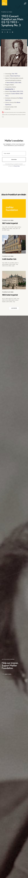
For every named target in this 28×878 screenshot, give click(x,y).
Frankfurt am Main (6, 12)
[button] (2, 32)
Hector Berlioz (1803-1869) (14, 82)
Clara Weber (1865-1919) (16, 91)
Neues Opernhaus (15, 76)
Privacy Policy (17, 166)
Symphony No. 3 (9, 89)
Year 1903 (14, 73)
